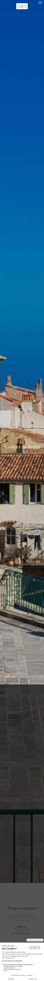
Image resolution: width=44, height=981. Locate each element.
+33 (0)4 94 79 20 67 (23, 929)
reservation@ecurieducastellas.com (22, 933)
